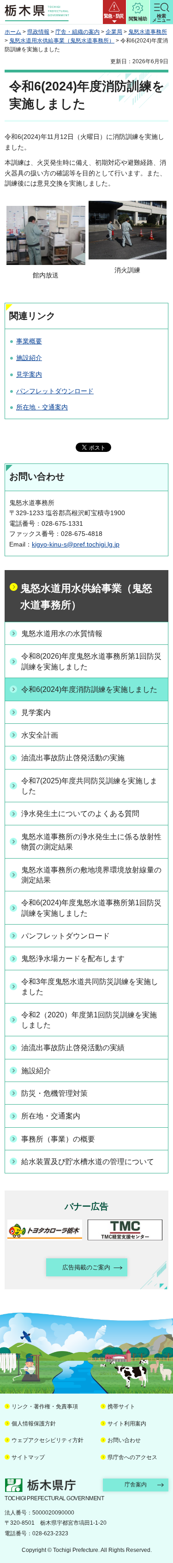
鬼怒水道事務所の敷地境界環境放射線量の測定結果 (91, 875)
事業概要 (29, 341)
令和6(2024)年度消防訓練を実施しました (89, 689)
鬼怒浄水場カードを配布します (73, 958)
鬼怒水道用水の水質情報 (61, 633)
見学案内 (29, 374)
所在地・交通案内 (42, 407)
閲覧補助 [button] (138, 18)
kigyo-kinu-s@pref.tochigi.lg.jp (75, 544)
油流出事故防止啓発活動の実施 (73, 758)
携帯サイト (121, 1406)
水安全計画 (39, 735)
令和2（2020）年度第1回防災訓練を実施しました (89, 1020)
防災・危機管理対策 (54, 1093)
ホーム (13, 32)
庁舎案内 (136, 1484)
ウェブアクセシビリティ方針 (48, 1440)
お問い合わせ (124, 1440)
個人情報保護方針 (34, 1423)
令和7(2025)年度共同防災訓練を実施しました (89, 786)
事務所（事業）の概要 (58, 1139)
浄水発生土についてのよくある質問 (80, 814)
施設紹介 (29, 357)
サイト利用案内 (126, 1423)
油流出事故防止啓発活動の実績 (73, 1048)
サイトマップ (28, 1457)
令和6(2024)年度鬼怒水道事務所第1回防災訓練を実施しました (91, 908)
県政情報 (38, 32)
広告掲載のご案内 (86, 1267)
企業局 (114, 32)
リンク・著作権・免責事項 (45, 1406)
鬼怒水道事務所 (147, 32)
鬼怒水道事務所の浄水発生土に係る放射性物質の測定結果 (91, 842)
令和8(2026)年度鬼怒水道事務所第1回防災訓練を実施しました (91, 661)
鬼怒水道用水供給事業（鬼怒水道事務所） (61, 40)
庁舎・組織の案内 (77, 32)
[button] (114, 12)
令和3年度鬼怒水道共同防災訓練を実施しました (89, 987)
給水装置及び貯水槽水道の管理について (87, 1162)
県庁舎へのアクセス (132, 1457)
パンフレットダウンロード (55, 391)
